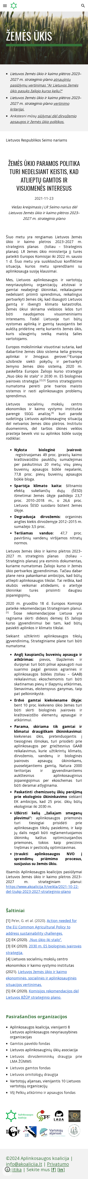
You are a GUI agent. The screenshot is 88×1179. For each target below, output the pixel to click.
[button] (5, 5)
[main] (44, 38)
